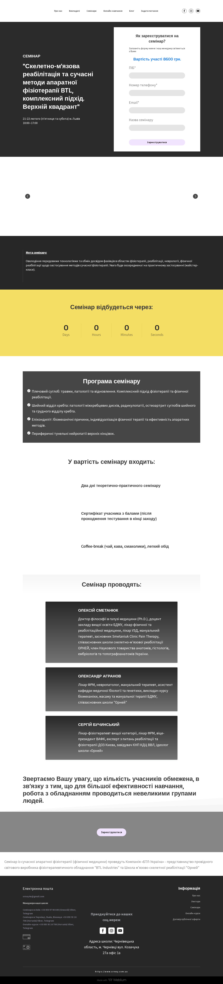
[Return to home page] (30, 11)
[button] (184, 11)
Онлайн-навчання (112, 10)
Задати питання (149, 10)
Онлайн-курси (192, 913)
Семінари (91, 10)
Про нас (58, 10)
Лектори (195, 901)
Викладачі (74, 10)
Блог (131, 10)
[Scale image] (51, 196)
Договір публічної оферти (186, 919)
